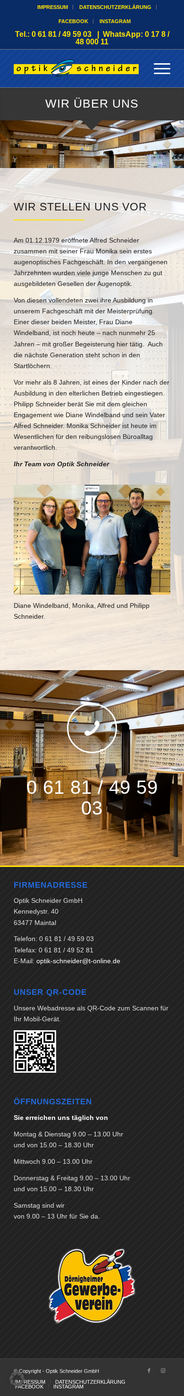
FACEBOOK (73, 21)
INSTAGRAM (115, 21)
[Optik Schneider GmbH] (76, 68)
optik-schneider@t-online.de (78, 961)
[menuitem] (53, 7)
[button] (17, 1379)
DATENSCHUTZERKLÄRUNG (115, 7)
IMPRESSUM (52, 7)
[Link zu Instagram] (163, 1370)
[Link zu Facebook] (149, 1370)
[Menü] (157, 68)
